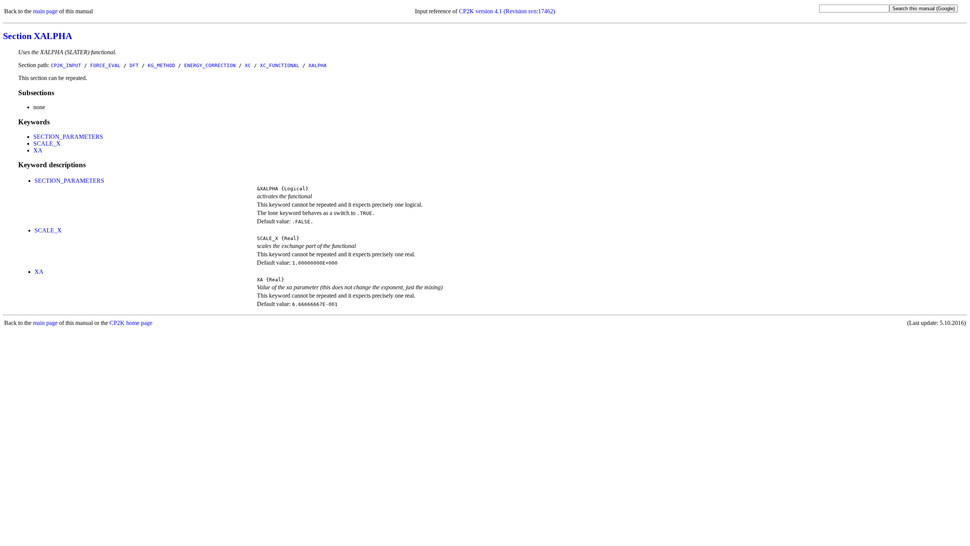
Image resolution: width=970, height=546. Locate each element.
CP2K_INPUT (66, 65)
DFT (134, 65)
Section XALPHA (37, 36)
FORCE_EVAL (105, 65)
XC (248, 65)
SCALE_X (47, 143)
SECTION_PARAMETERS (68, 136)
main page (45, 11)
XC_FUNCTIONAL (279, 65)
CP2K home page (131, 323)
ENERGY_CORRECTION (210, 65)
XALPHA (317, 65)
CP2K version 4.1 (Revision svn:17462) (507, 11)
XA (37, 150)
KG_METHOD (161, 65)
